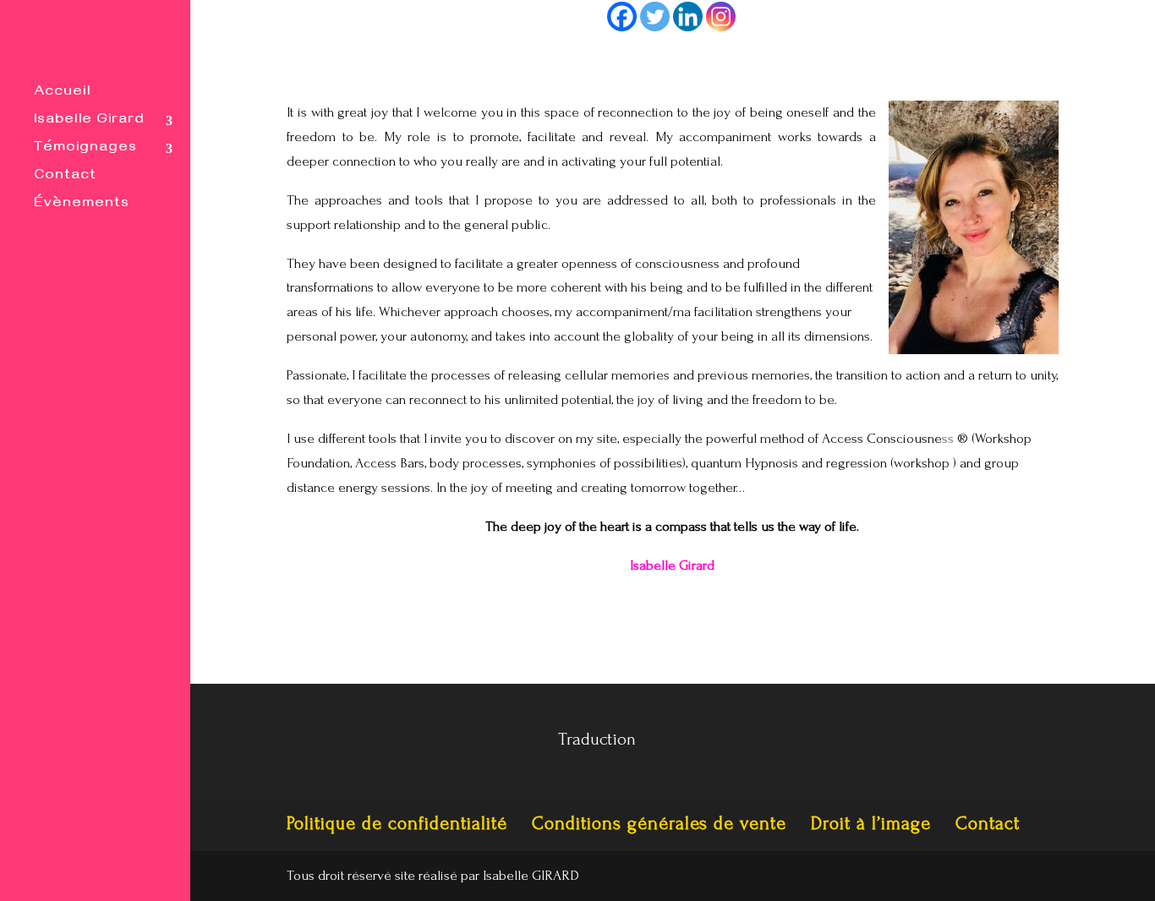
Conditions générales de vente (659, 823)
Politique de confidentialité (397, 823)
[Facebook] (622, 16)
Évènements (81, 206)
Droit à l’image (871, 823)
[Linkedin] (688, 16)
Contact (65, 178)
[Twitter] (655, 16)
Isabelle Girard (89, 122)
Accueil (62, 94)
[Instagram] (721, 16)
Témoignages (85, 150)
